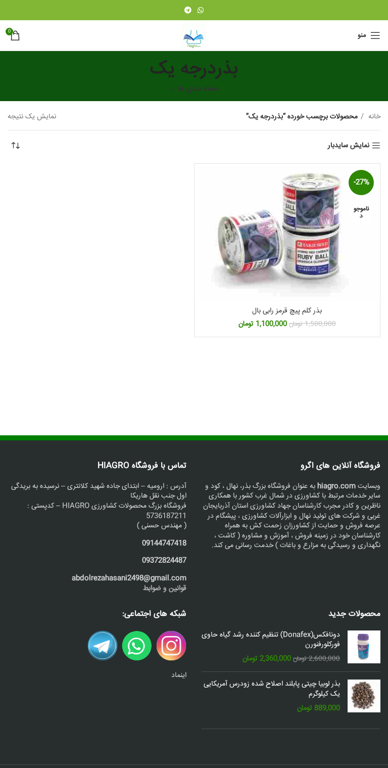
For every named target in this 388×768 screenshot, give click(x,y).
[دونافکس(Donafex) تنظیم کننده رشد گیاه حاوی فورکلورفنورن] (364, 647)
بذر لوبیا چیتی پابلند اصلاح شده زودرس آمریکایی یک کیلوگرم (272, 689)
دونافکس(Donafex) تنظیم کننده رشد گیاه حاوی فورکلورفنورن (271, 640)
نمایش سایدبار (348, 146)
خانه (373, 116)
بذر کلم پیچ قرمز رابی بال (287, 311)
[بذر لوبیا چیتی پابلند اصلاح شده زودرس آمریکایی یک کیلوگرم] (364, 696)
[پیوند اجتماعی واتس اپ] (201, 10)
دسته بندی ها (198, 89)
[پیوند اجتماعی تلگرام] (188, 10)
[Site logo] (194, 35)
